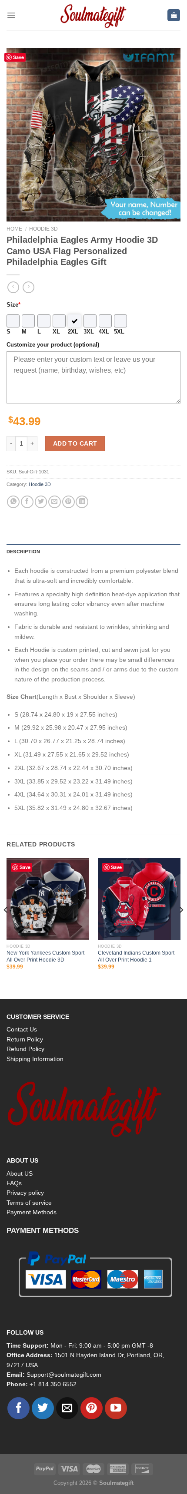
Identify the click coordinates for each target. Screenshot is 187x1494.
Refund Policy (25, 1048)
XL (56, 332)
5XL (119, 332)
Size (13, 305)
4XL (104, 332)
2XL (73, 332)
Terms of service (29, 1202)
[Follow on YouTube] (116, 1408)
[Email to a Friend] (54, 502)
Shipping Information (35, 1058)
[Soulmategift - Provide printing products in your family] (93, 15)
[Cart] (173, 15)
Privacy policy (25, 1192)
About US (20, 1173)
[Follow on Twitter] (43, 1408)
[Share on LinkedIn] (82, 502)
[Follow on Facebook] (18, 1408)
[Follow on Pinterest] (91, 1408)
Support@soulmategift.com (64, 1374)
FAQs (14, 1183)
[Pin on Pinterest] (68, 502)
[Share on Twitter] (41, 502)
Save (18, 57)
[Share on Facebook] (27, 502)
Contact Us (22, 1029)
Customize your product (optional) (53, 345)
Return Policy (25, 1039)
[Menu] (11, 15)
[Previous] (6, 927)
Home (14, 229)
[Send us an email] (67, 1408)
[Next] (181, 927)
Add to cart (75, 443)
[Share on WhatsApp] (13, 502)
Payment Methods (32, 1212)
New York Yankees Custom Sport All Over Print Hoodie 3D (45, 956)
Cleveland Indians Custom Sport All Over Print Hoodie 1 (136, 956)
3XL (88, 332)
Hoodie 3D (43, 229)
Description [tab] (23, 551)
